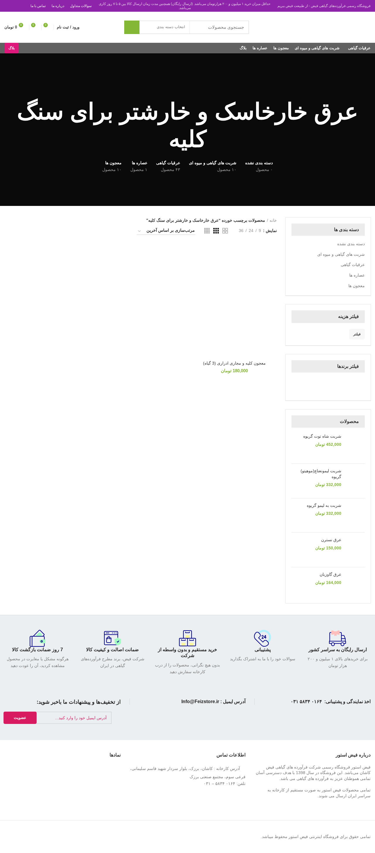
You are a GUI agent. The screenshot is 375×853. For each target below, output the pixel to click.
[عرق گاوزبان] (355, 584)
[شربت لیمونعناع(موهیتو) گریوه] (355, 481)
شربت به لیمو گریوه (324, 505)
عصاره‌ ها (357, 275)
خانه (273, 220)
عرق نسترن (331, 539)
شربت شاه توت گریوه (322, 436)
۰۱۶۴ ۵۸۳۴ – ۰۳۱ (219, 783)
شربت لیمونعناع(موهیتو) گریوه (321, 473)
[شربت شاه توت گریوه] (355, 446)
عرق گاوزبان (330, 574)
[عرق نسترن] (355, 550)
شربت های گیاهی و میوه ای (341, 254)
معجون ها (356, 285)
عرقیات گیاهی (353, 264)
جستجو (131, 27)
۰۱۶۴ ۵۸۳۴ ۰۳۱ (306, 701)
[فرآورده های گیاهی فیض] (329, 385)
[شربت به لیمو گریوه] (355, 515)
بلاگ (11, 48)
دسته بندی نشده (351, 243)
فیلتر (357, 334)
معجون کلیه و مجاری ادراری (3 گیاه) (234, 363)
